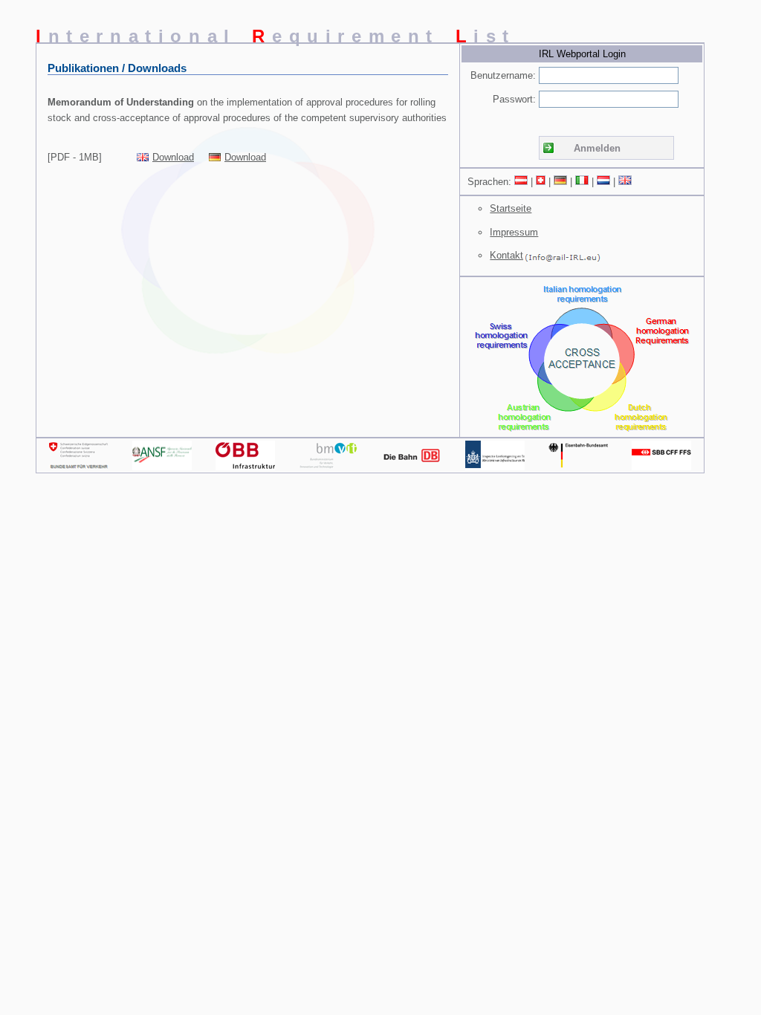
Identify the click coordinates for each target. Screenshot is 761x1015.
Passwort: (514, 99)
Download (173, 157)
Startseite (510, 208)
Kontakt (506, 255)
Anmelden (597, 148)
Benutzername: (503, 75)
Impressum (514, 232)
